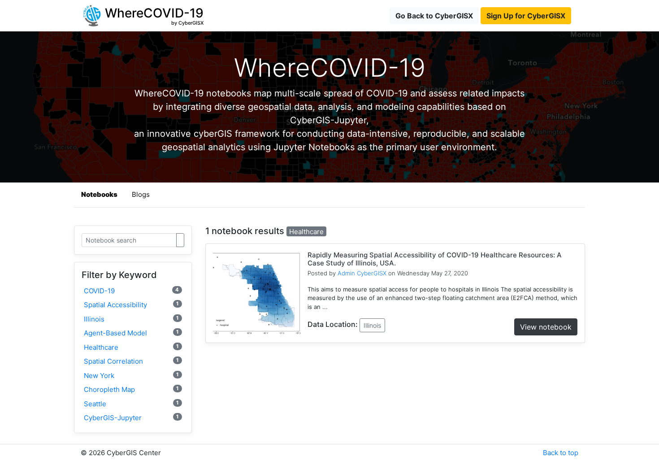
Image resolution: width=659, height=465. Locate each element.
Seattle (131, 404)
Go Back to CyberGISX (434, 15)
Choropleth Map (131, 389)
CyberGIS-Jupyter (131, 417)
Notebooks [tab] (99, 194)
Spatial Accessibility (131, 304)
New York (131, 375)
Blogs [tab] (141, 194)
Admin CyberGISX (362, 273)
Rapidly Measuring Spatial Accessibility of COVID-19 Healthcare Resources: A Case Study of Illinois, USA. (435, 259)
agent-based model (131, 333)
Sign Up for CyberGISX (525, 15)
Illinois (131, 319)
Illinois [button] (372, 325)
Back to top (560, 452)
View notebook (546, 326)
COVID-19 (131, 291)
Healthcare (131, 347)
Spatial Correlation (131, 361)
